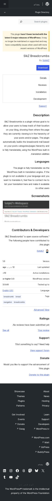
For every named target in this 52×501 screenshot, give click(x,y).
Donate (20, 424)
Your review (43, 330)
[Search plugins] (21, 21)
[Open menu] (4, 4)
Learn (46, 414)
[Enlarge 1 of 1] (45, 204)
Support (43, 106)
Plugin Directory (42, 12)
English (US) (8, 290)
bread (18, 297)
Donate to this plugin (39, 374)
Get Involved (18, 414)
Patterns (20, 405)
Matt (45, 442)
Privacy (45, 405)
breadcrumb (9, 297)
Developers (43, 424)
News (46, 396)
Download (43, 68)
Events (21, 419)
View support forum (39, 350)
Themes (21, 396)
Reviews (42, 85)
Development (40, 99)
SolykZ (46, 60)
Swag (21, 428)
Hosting (45, 401)
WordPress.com (40, 437)
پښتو (40, 464)
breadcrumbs (19, 302)
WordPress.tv (41, 428)
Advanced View (41, 309)
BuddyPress (42, 452)
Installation (41, 92)
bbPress (44, 447)
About (46, 391)
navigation (8, 302)
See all (6, 330)
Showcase (19, 391)
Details (43, 78)
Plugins (21, 401)
